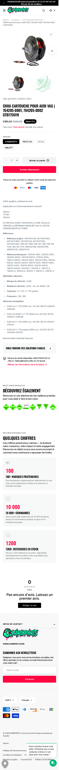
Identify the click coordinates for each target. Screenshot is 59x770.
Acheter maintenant (28, 169)
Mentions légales (10, 768)
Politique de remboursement (15, 760)
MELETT (9, 147)
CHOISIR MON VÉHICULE (32, 20)
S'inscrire (28, 688)
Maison (6, 20)
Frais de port (18, 127)
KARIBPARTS (11, 141)
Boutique (15, 20)
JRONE (42, 142)
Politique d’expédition (34, 764)
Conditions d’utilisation (12, 764)
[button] (4, 10)
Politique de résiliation (44, 768)
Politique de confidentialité (41, 760)
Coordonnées (26, 768)
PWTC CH (27, 141)
